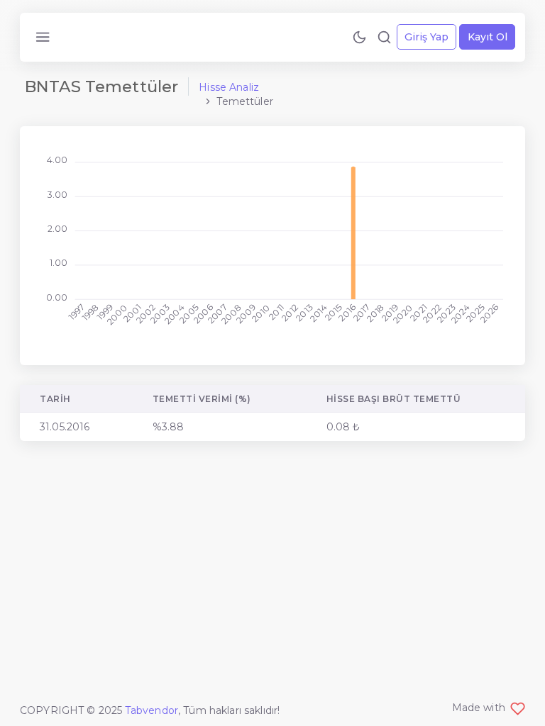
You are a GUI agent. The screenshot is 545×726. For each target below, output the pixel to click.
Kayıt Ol (487, 36)
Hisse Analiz (229, 87)
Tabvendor (151, 710)
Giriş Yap (426, 36)
